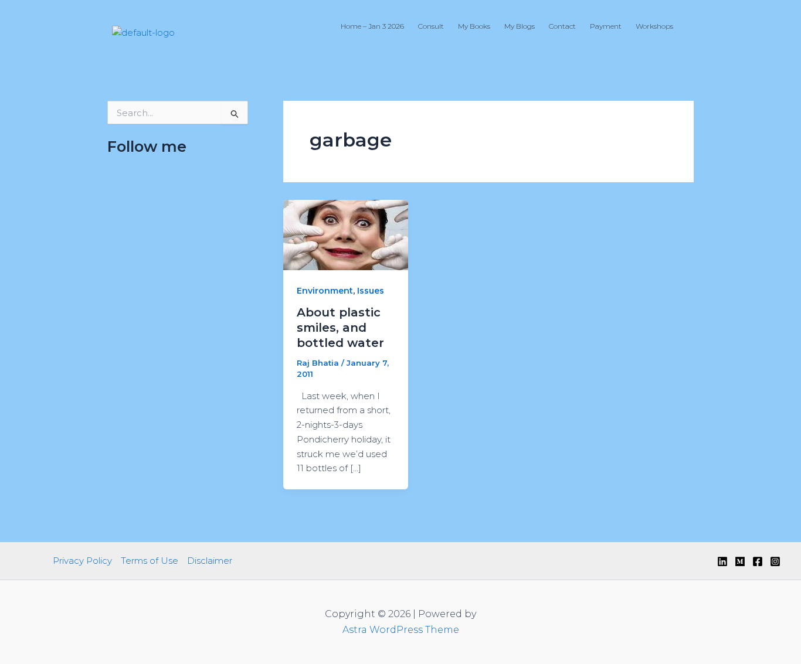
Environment (325, 290)
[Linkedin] (722, 561)
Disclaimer (209, 560)
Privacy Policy (82, 560)
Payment (606, 26)
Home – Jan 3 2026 (372, 26)
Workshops (654, 26)
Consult (431, 26)
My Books (474, 26)
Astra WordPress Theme (400, 629)
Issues (370, 290)
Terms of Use (149, 560)
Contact (562, 26)
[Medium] (740, 561)
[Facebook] (757, 561)
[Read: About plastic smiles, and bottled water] (345, 234)
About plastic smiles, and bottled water (340, 327)
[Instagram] (775, 561)
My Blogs (519, 26)
